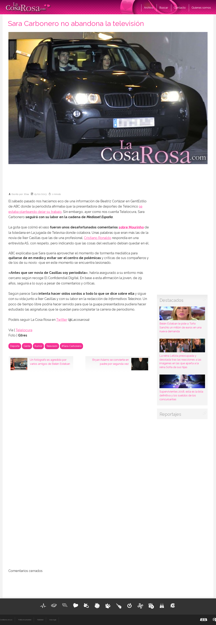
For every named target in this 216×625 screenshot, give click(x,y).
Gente (27, 346)
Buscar (163, 7)
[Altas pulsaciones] (43, 606)
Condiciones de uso (6, 620)
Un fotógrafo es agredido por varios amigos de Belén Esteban (50, 361)
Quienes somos (201, 7)
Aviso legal (52, 620)
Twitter (61, 320)
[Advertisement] (108, 176)
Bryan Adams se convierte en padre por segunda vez (110, 361)
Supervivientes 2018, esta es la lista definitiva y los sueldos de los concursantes (181, 395)
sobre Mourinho (131, 227)
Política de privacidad (24, 620)
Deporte (14, 346)
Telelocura (24, 330)
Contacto (180, 7)
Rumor (38, 346)
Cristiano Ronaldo (97, 238)
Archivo (148, 7)
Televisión (51, 346)
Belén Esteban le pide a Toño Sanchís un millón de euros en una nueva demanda (180, 327)
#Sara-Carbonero (71, 346)
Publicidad (40, 620)
